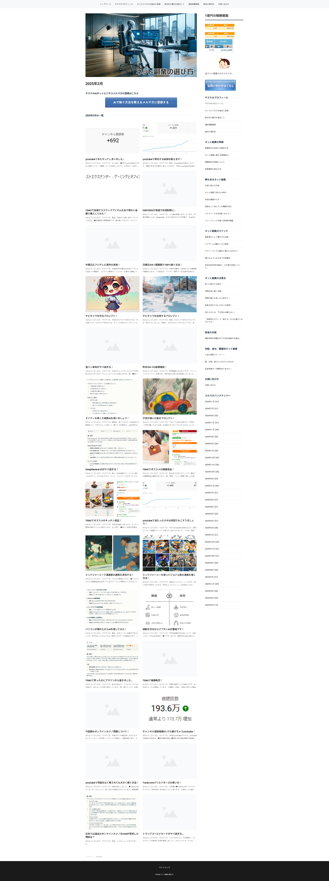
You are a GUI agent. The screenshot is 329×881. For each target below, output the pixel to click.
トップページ (105, 4)
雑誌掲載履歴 (193, 4)
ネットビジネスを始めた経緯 (148, 4)
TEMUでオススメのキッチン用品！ (103, 520)
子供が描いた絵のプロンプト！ (159, 418)
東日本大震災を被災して (174, 4)
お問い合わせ (223, 4)
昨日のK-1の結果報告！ (155, 367)
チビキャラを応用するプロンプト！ (161, 316)
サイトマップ (164, 867)
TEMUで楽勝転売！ (153, 680)
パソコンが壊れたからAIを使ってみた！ (106, 629)
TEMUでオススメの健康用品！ (158, 469)
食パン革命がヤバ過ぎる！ (99, 367)
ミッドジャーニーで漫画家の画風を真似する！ (109, 574)
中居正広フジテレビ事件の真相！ (102, 264)
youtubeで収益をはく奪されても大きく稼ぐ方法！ (112, 782)
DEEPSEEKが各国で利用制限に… (159, 210)
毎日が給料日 (208, 4)
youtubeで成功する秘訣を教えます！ (162, 159)
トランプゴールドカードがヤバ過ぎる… (163, 833)
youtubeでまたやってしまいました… (104, 159)
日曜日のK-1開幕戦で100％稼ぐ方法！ (162, 264)
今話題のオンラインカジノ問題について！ (107, 731)
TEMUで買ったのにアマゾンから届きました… (108, 680)
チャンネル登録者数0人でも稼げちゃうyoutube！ (169, 731)
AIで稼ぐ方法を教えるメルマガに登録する (141, 102)
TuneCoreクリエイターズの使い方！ (162, 782)
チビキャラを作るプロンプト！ (101, 316)
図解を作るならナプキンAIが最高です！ (163, 629)
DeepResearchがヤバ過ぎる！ (101, 469)
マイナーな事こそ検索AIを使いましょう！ (107, 418)
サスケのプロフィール (124, 4)
